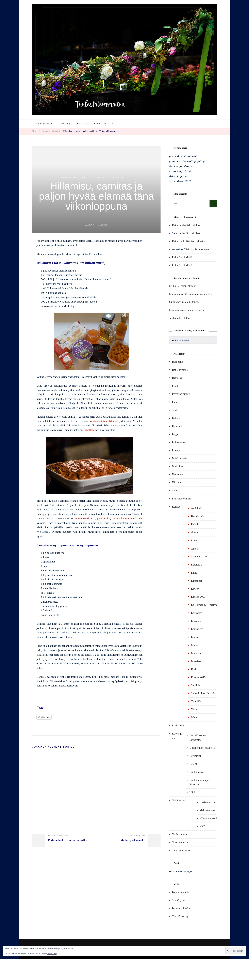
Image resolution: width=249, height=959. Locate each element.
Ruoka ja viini (105, 178)
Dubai (194, 524)
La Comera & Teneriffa (204, 604)
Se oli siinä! (185, 257)
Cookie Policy (52, 954)
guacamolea (103, 518)
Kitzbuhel (196, 580)
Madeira (195, 645)
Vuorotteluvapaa (181, 842)
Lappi (63, 178)
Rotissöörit (178, 725)
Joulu (175, 410)
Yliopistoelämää (181, 850)
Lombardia (197, 628)
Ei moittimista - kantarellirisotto (186, 309)
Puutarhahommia (181, 498)
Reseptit (193, 763)
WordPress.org (180, 916)
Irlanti (175, 385)
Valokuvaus (178, 800)
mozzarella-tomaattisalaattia (127, 518)
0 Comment (102, 225)
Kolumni (177, 426)
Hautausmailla (180, 369)
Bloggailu (177, 361)
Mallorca (196, 653)
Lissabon (196, 620)
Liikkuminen (179, 442)
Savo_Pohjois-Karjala (203, 693)
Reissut (176, 506)
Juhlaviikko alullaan (190, 225)
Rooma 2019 (198, 677)
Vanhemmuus (124, 178)
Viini (192, 792)
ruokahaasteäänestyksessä (104, 420)
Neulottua (177, 474)
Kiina (194, 572)
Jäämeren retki (199, 556)
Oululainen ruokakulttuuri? (184, 301)
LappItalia (89, 429)
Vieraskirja (82, 123)
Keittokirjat (100, 123)
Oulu (175, 490)
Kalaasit (176, 418)
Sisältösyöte (178, 900)
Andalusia (196, 508)
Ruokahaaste (196, 771)
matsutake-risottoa (85, 518)
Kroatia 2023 (198, 596)
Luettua (176, 450)
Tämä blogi (65, 123)
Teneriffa (196, 701)
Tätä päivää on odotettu (192, 241)
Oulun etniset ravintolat (202, 747)
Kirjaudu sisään (180, 892)
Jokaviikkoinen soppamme (197, 737)
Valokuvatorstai (208, 818)
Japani (194, 548)
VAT (202, 826)
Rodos (194, 669)
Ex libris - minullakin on (182, 285)
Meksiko (73, 178)
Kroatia (195, 588)
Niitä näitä (88, 178)
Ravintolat (195, 755)
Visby (194, 709)
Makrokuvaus (207, 810)
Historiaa (177, 377)
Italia (174, 401)
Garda (194, 532)
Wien (194, 717)
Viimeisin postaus (44, 123)
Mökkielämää (179, 458)
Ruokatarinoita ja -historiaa (199, 782)
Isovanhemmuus (181, 393)
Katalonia (196, 564)
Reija (175, 225)
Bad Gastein (197, 516)
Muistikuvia (178, 466)
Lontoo (195, 636)
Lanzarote (196, 612)
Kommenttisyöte (181, 908)
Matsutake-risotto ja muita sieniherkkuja (191, 293)
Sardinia (195, 685)
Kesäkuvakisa (207, 802)
